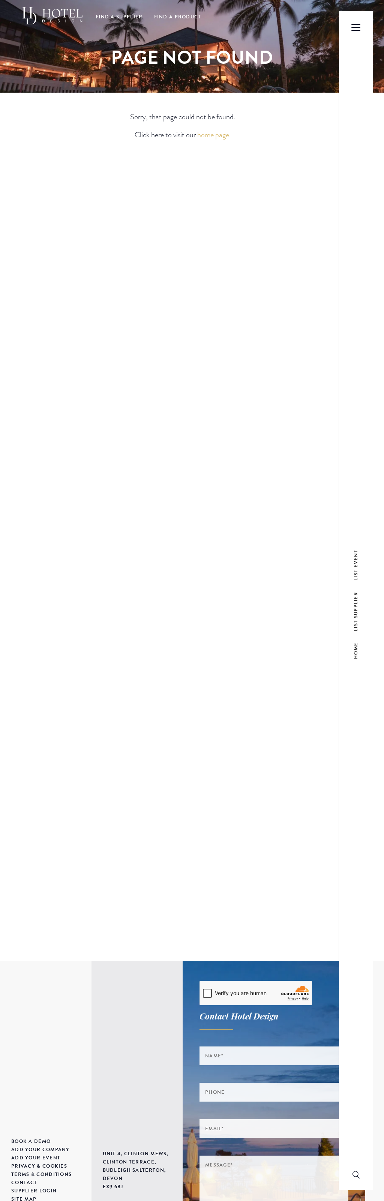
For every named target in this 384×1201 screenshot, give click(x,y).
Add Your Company (40, 1149)
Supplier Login (34, 1191)
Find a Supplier (119, 17)
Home (356, 651)
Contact (24, 1182)
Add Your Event (35, 1158)
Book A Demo (31, 1141)
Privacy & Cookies (39, 1166)
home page (213, 134)
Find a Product (177, 17)
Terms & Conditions (41, 1174)
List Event (356, 565)
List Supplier (356, 611)
